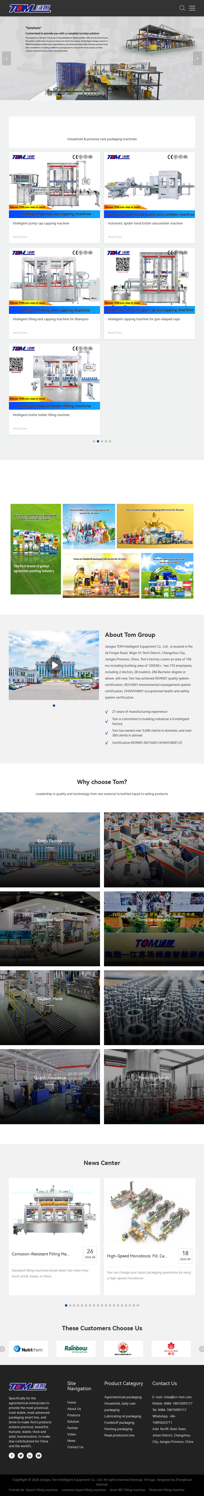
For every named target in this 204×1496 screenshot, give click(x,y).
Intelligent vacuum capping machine (134, 223)
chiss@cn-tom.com (178, 1301)
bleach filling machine (42, 1394)
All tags (149, 1384)
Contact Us (75, 1351)
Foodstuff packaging (119, 1327)
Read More (20, 237)
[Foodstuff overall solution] (101, 479)
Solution (73, 1326)
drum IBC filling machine (127, 1394)
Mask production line (119, 1339)
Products (73, 1319)
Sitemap (136, 1384)
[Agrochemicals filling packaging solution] (36, 453)
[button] (197, 58)
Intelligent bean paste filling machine (40, 223)
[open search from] (182, 8)
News (71, 1345)
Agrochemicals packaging (123, 1301)
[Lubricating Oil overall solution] (155, 430)
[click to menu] (192, 8)
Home (71, 1307)
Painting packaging (118, 1333)
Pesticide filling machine (166, 1394)
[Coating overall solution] (167, 480)
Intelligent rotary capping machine (38, 319)
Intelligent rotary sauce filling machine (135, 319)
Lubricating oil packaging (122, 1320)
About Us (74, 1313)
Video (71, 1338)
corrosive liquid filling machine (84, 1394)
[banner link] (102, 58)
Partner (72, 1332)
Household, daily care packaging (119, 1311)
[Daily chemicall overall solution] (89, 431)
